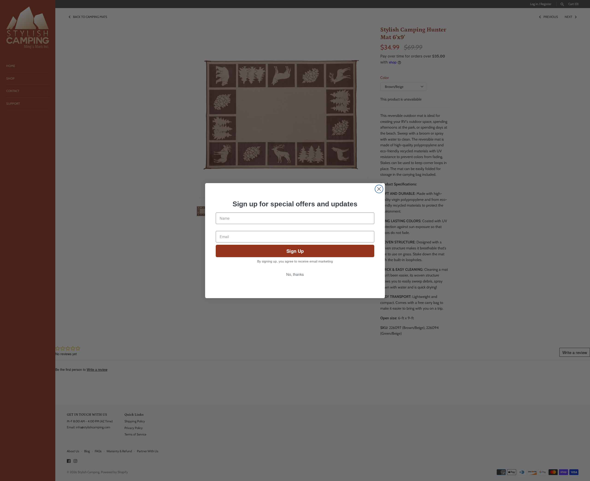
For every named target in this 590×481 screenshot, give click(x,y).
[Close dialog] (379, 189)
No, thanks (295, 274)
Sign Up (295, 251)
